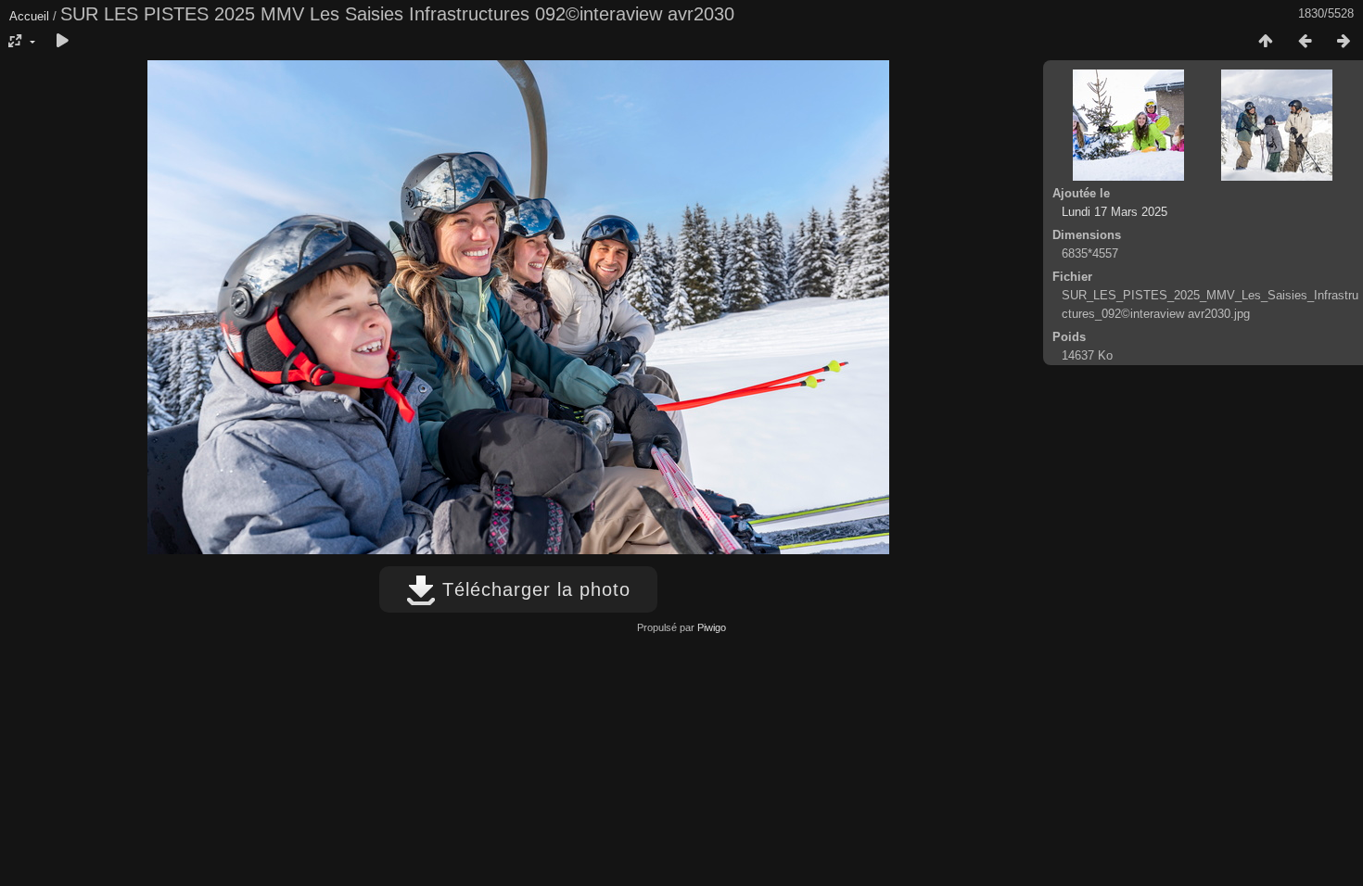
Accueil (29, 16)
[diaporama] (62, 41)
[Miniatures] (1265, 41)
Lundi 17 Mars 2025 (1114, 212)
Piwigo (711, 627)
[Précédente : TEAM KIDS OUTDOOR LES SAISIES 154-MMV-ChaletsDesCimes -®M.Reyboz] (1304, 41)
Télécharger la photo (533, 589)
